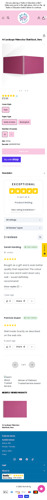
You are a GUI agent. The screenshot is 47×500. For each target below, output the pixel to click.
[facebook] (27, 459)
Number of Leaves (9, 129)
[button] (43, 35)
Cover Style (6, 104)
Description (7, 173)
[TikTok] (33, 459)
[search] (8, 18)
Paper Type (6, 116)
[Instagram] (14, 459)
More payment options (11, 165)
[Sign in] (39, 18)
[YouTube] (20, 459)
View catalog (3, 18)
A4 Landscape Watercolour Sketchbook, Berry (10, 426)
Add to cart (23, 151)
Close (44, 5)
